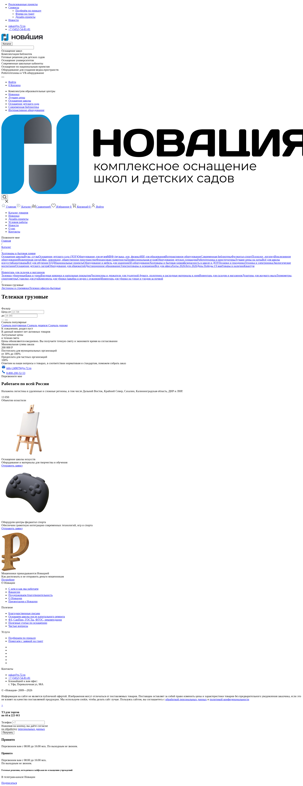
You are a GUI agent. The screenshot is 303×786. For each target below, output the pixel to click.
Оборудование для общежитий (67, 266)
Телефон (6, 722)
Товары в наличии (233, 266)
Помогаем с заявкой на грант (25, 641)
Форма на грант (24, 13)
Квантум (249, 266)
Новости (13, 20)
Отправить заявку (12, 465)
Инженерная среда (29, 259)
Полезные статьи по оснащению (27, 622)
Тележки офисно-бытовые (45, 288)
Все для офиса (163, 266)
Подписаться (9, 782)
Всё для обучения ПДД (41, 262)
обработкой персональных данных (186, 699)
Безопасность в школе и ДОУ (201, 262)
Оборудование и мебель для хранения (106, 262)
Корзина (16, 85)
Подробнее (8, 579)
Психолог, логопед (263, 256)
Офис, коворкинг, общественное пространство (68, 259)
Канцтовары (19, 262)
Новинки (13, 94)
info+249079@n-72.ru (18, 368)
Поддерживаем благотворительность (30, 595)
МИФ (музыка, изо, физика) (123, 256)
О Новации (15, 598)
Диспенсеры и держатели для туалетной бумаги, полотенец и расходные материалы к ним (145, 275)
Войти (12, 82)
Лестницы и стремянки (15, 288)
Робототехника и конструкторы (216, 259)
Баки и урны (33, 275)
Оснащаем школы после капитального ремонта (36, 616)
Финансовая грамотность (111, 259)
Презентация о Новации (23, 601)
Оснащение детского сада (23, 103)
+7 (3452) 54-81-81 (19, 29)
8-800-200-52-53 (15, 373)
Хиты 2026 (178, 266)
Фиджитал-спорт (241, 256)
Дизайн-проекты (25, 16)
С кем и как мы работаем (23, 588)
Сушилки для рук (27, 278)
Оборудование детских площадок (177, 259)
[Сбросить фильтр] (6, 320)
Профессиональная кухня (141, 259)
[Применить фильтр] (2, 320)
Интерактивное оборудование (26, 110)
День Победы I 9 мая (209, 266)
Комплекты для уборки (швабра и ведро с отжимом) (69, 278)
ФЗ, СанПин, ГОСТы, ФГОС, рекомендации (35, 619)
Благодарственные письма (24, 613)
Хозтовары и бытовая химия (167, 262)
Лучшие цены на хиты (248, 259)
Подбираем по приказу (22, 637)
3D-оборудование (139, 262)
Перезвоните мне (11, 376)
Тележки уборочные (13, 275)
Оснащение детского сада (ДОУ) (58, 256)
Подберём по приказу (28, 10)
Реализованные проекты (23, 4)
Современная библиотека (23, 106)
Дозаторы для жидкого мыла (259, 275)
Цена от (6, 311)
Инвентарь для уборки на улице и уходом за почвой (132, 278)
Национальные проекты (69, 262)
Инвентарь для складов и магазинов (220, 275)
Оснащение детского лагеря (32, 266)
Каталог (7, 43)
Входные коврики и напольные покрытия (66, 275)
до (3, 315)
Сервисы (13, 7)
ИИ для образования (152, 256)
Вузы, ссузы (31, 256)
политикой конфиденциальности (229, 699)
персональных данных (31, 729)
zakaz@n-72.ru (16, 26)
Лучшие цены (16, 97)
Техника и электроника (259, 262)
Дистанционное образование (103, 266)
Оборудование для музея (92, 256)
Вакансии (14, 591)
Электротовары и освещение (137, 266)
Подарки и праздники (232, 262)
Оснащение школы (19, 100)
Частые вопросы (18, 626)
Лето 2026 (191, 266)
